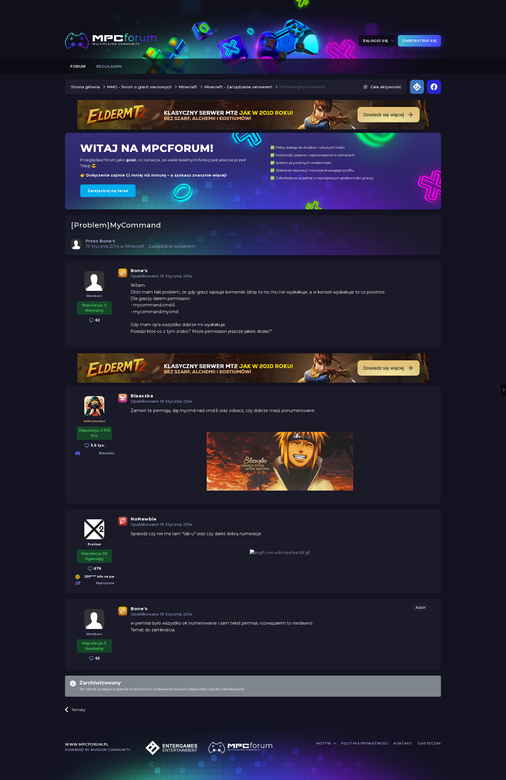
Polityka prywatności (364, 743)
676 (97, 568)
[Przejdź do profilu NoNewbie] (94, 529)
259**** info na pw (99, 577)
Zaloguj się (376, 41)
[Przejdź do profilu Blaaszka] (94, 406)
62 (97, 320)
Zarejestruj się (419, 41)
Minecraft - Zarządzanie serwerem (160, 246)
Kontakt (403, 743)
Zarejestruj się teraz (108, 191)
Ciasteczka (429, 743)
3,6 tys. (97, 445)
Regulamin (109, 66)
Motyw (324, 743)
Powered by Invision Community (98, 750)
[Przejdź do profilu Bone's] (76, 244)
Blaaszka (142, 396)
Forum (78, 66)
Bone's (139, 270)
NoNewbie (143, 519)
